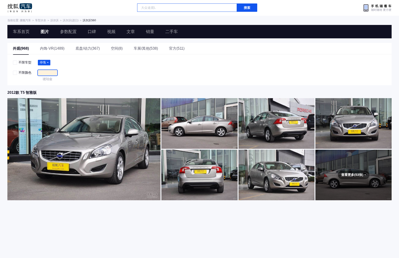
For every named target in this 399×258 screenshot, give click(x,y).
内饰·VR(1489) (52, 48)
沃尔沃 (54, 20)
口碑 (92, 31)
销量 (150, 31)
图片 (45, 31)
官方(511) (176, 48)
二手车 (171, 31)
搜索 (247, 7)
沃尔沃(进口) (71, 20)
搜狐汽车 (19, 7)
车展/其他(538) (146, 48)
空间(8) (117, 48)
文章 (131, 31)
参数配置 (68, 31)
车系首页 (21, 31)
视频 (111, 31)
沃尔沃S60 (89, 20)
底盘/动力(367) (88, 48)
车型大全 (40, 20)
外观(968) (21, 48)
